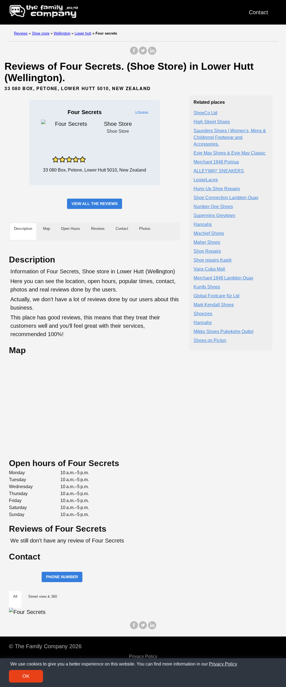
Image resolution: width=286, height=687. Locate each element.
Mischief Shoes (209, 233)
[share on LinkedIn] (151, 53)
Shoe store (40, 33)
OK (26, 676)
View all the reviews (95, 203)
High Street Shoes (212, 121)
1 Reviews (141, 112)
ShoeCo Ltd (205, 112)
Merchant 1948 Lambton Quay (223, 278)
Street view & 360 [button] (42, 596)
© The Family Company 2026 (45, 646)
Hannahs (203, 224)
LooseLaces (206, 179)
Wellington (62, 33)
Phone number (62, 577)
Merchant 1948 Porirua (216, 162)
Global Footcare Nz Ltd (216, 295)
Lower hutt (83, 33)
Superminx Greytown (214, 215)
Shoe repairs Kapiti (213, 260)
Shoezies (203, 313)
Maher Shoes (207, 242)
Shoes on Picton (210, 340)
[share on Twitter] (143, 53)
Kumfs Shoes (207, 287)
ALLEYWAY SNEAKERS (219, 170)
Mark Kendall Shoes (214, 304)
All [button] (15, 596)
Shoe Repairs (207, 251)
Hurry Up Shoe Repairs (217, 188)
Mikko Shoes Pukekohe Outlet (223, 331)
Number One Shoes (213, 206)
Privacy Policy (143, 656)
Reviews (21, 33)
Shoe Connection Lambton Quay (226, 197)
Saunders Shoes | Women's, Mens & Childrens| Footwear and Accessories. (230, 137)
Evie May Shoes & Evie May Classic (230, 153)
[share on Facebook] (134, 53)
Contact (258, 12)
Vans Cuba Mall (209, 269)
